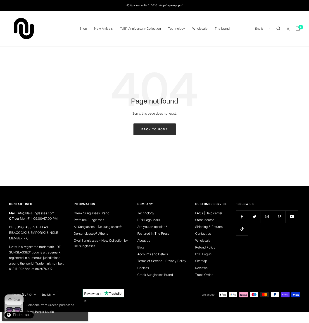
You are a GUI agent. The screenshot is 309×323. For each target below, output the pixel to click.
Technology (176, 28)
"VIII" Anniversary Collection (140, 28)
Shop (83, 28)
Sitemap (201, 261)
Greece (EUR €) (22, 294)
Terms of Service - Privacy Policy (161, 261)
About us (143, 240)
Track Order (204, 275)
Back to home (154, 129)
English (260, 28)
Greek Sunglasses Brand (91, 213)
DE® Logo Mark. (149, 220)
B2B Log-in (203, 254)
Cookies (143, 268)
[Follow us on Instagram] (267, 216)
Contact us (203, 233)
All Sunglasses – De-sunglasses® (97, 227)
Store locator (204, 220)
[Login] (288, 29)
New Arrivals (103, 28)
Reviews (201, 268)
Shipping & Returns (209, 227)
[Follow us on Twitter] (254, 216)
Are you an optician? (152, 227)
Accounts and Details (152, 254)
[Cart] (297, 29)
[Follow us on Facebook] (242, 216)
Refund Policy (205, 247)
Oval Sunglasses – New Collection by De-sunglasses (101, 243)
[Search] (278, 29)
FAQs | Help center (208, 213)
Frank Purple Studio (40, 311)
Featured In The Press (153, 233)
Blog (140, 247)
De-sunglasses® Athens (91, 233)
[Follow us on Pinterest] (279, 216)
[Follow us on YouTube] (291, 216)
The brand (222, 28)
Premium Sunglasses (89, 220)
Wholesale (199, 28)
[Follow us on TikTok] (242, 229)
